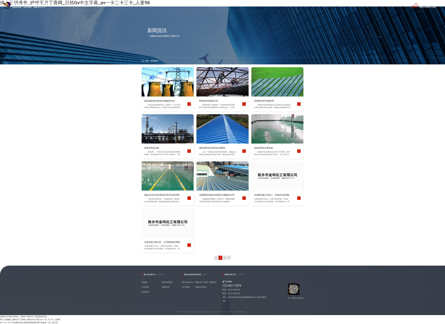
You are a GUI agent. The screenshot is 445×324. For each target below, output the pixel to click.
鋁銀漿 (144, 282)
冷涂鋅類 (145, 287)
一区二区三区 (52, 322)
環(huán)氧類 (167, 282)
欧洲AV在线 (18, 322)
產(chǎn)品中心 (188, 282)
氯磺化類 (165, 287)
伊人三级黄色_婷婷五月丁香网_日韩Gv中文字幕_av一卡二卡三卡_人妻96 (30, 319)
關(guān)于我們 (201, 282)
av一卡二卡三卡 (6, 322)
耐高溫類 (145, 292)
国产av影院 (41, 322)
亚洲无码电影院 (30, 322)
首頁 (147, 61)
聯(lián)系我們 (201, 287)
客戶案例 (185, 287)
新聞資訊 (154, 61)
